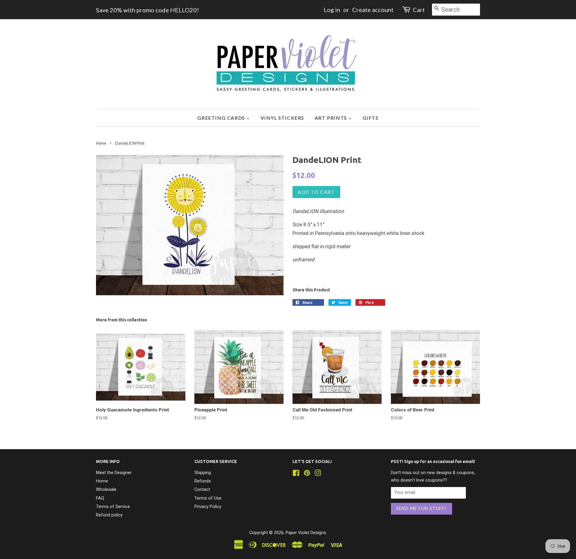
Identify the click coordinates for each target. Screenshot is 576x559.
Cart (419, 9)
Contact (202, 489)
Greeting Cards (221, 118)
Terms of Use (207, 498)
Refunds (202, 481)
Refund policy (109, 515)
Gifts (371, 118)
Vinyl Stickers (282, 118)
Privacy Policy (207, 506)
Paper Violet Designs (306, 532)
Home (101, 143)
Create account (373, 9)
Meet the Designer (114, 472)
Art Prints (332, 118)
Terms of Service (113, 506)
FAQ (100, 498)
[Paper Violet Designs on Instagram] (317, 474)
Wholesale (106, 489)
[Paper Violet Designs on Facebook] (295, 474)
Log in (332, 9)
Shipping (202, 472)
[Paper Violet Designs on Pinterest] (307, 474)
